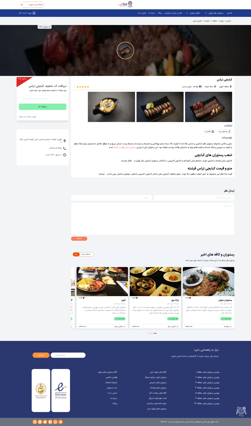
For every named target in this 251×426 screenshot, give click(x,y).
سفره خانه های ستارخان (156, 403)
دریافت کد (42, 106)
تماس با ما (142, 13)
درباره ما (152, 13)
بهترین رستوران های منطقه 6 (207, 398)
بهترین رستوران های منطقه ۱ (207, 372)
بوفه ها (195, 87)
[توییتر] (45, 422)
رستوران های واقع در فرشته (124, 147)
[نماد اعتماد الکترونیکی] (60, 391)
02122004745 (55, 148)
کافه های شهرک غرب (158, 372)
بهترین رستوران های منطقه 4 (207, 387)
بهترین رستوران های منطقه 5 (207, 393)
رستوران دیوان (225, 300)
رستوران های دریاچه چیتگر (155, 377)
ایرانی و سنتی (186, 87)
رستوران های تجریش (157, 382)
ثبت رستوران (112, 387)
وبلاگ (159, 13)
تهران (221, 21)
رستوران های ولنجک (158, 387)
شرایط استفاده (111, 382)
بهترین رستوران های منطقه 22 (206, 403)
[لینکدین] (40, 422)
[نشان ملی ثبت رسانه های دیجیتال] (41, 391)
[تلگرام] (60, 422)
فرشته (207, 21)
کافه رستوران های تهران (107, 372)
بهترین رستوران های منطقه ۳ (207, 382)
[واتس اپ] (55, 422)
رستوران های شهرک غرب (156, 408)
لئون (123, 300)
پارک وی (175, 300)
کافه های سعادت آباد (157, 393)
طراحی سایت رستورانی (173, 13)
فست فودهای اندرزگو (157, 398)
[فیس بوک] (50, 422)
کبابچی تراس (197, 21)
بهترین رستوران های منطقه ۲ (207, 377)
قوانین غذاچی (111, 377)
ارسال (41, 355)
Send (79, 238)
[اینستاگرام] (35, 422)
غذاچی (229, 13)
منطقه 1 (214, 21)
